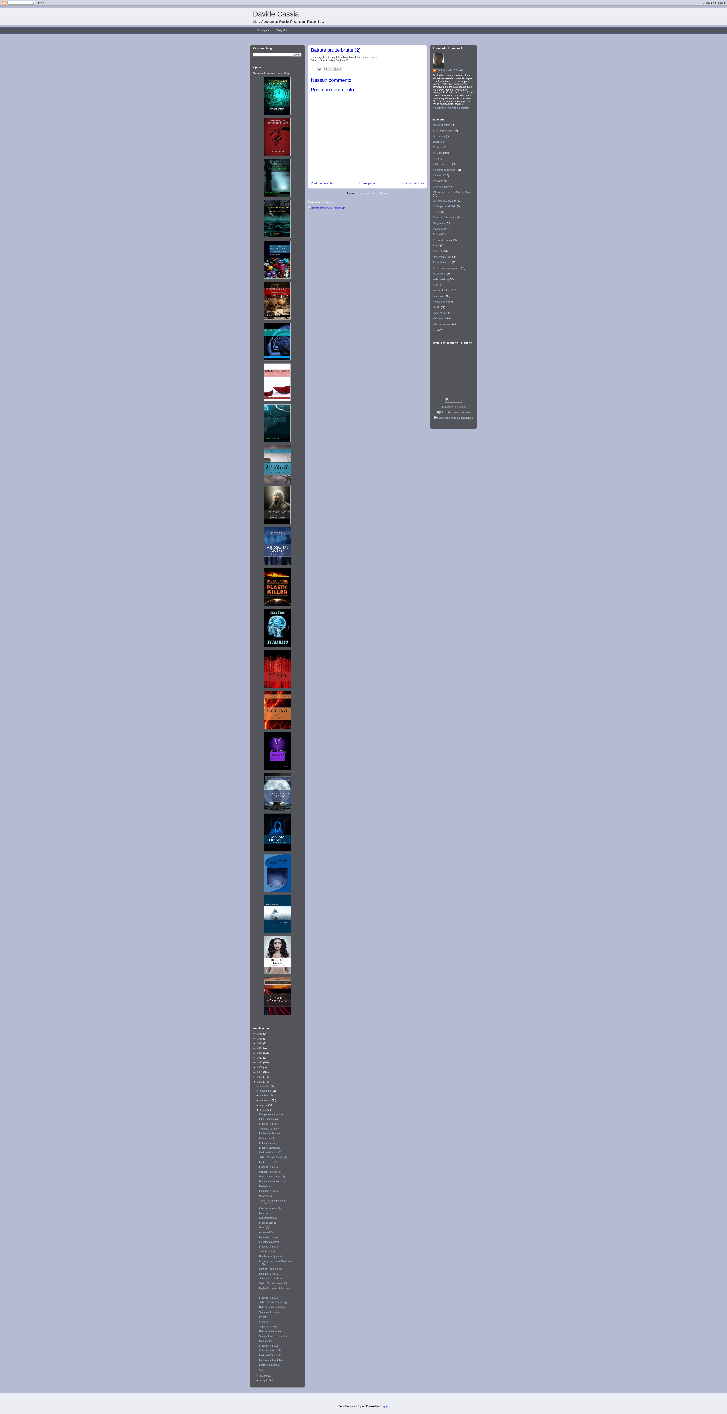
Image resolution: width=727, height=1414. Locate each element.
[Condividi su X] (333, 69)
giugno (264, 1375)
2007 (260, 1077)
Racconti (438, 251)
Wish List (264, 1321)
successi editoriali (443, 290)
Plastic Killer (440, 228)
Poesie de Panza (442, 240)
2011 (260, 1057)
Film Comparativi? (269, 1119)
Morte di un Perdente (444, 217)
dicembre (265, 1086)
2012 (260, 1053)
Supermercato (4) (268, 1326)
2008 (260, 1072)
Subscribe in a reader (454, 407)
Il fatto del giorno (442, 164)
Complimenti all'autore (271, 1114)
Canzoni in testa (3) (270, 1208)
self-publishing (441, 279)
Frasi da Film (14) (268, 1246)
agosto (264, 1105)
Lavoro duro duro (268, 1237)
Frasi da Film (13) (268, 1297)
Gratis (436, 158)
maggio (264, 1380)
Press (436, 245)
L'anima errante (441, 186)
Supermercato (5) (268, 1217)
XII (434, 329)
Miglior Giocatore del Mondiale (275, 1288)
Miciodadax (265, 1213)
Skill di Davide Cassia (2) (273, 1283)
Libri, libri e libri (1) (269, 1273)
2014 (260, 1043)
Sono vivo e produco (270, 1278)
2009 (260, 1067)
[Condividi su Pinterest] (340, 69)
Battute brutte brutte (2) (272, 1307)
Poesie (437, 234)
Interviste (438, 181)
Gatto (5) (264, 1227)
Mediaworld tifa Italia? (271, 1360)
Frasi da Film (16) (268, 1123)
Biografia (282, 30)
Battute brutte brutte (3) (272, 1176)
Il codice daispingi (269, 1241)
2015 (260, 1038)
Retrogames (439, 273)
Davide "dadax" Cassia (450, 70)
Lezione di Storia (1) (270, 1364)
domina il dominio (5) (270, 1268)
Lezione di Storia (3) (270, 1152)
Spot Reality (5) (267, 1251)
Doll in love (439, 136)
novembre (266, 1090)
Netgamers (439, 223)
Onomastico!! (266, 1138)
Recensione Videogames (446, 268)
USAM (436, 307)
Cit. (261, 1369)
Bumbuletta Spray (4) (270, 1256)
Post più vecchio (413, 183)
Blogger (384, 1406)
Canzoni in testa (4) (270, 1171)
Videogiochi (439, 318)
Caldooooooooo (267, 1143)
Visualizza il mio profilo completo (451, 107)
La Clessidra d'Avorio (444, 200)
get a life (437, 153)
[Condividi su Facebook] (336, 69)
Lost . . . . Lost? (268, 1162)
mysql (262, 1317)
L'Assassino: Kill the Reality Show (451, 192)
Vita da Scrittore (442, 324)
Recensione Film (442, 257)
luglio (263, 1110)
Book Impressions (443, 130)
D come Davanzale (269, 1147)
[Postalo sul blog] (329, 69)
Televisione (439, 296)
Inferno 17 (438, 175)
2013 (260, 1048)
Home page (263, 30)
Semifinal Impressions (271, 1312)
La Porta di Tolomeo (270, 1133)
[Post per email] (318, 69)
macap (436, 212)
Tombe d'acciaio (442, 301)
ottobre (264, 1095)
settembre (266, 1100)
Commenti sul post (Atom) (373, 193)
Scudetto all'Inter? (269, 1128)
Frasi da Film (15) (268, 1166)
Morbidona (265, 1186)
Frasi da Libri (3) (268, 1222)
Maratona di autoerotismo (273, 1181)
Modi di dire (265, 1341)
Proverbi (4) (265, 1195)
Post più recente (322, 183)
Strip (435, 285)
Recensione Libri (442, 262)
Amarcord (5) (266, 1232)
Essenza (438, 147)
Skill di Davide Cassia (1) (273, 1302)
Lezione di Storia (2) (270, 1355)
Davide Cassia (276, 14)
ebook (436, 141)
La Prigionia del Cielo (444, 206)
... (260, 1292)
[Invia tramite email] (325, 69)
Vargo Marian (440, 313)
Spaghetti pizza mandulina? (274, 1336)
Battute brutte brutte (270, 1331)
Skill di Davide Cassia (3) (273, 1157)
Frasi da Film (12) (268, 1345)
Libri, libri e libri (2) (269, 1191)
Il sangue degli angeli (444, 169)
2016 (260, 1033)
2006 (260, 1081)
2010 (260, 1062)
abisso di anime (441, 125)
